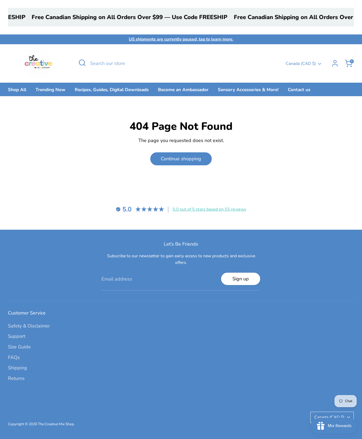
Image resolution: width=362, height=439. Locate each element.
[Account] (335, 63)
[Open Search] (82, 62)
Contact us (299, 90)
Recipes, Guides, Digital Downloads (112, 90)
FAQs (14, 357)
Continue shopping (181, 159)
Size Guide (19, 347)
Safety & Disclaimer (29, 326)
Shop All (17, 90)
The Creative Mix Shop (56, 424)
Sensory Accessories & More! (248, 90)
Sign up (240, 279)
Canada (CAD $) (301, 63)
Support (16, 336)
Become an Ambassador (183, 90)
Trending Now (50, 90)
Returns (16, 378)
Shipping (17, 368)
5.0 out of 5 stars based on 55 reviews (209, 209)
